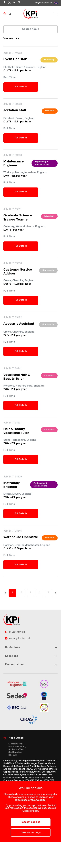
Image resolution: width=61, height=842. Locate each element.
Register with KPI (43, 3)
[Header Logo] (30, 14)
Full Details (21, 87)
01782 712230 (17, 632)
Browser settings (30, 832)
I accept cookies (30, 822)
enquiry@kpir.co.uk (20, 639)
